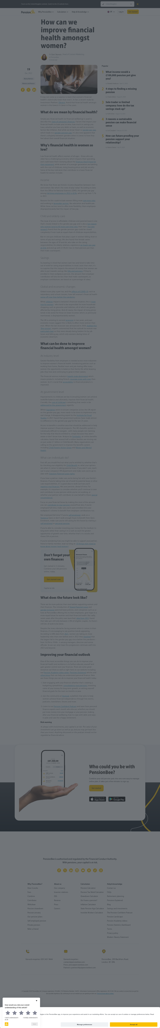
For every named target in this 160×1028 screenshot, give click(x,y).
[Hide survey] (36, 1000)
